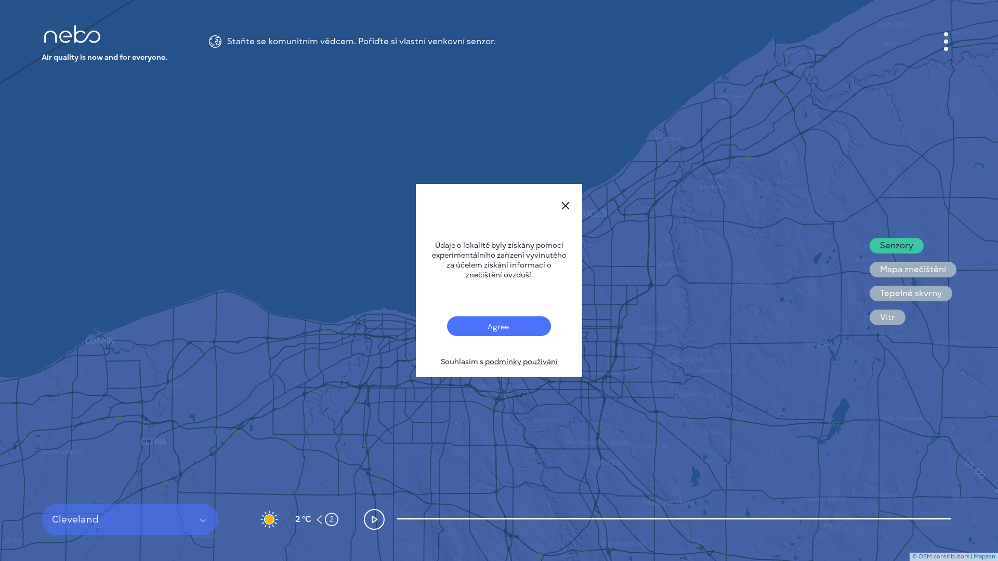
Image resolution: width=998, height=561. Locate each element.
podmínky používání (521, 362)
